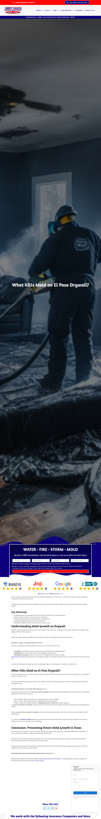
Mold (47, 10)
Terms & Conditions (24, 563)
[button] (44, 808)
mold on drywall (26, 719)
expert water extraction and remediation (50, 758)
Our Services (66, 10)
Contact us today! (39, 760)
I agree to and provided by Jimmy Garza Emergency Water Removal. (42, 563)
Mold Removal (56, 593)
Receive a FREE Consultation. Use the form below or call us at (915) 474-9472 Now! (50, 555)
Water (38, 10)
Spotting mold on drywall (18, 656)
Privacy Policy (36, 563)
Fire (55, 10)
